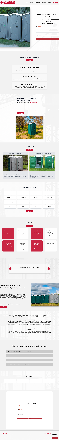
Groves (36, 206)
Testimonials (44, 2)
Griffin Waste (48, 383)
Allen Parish (36, 202)
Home (27, 2)
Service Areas (37, 2)
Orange (10, 206)
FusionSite (10, 383)
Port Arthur (36, 197)
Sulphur (48, 202)
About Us (31, 2)
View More (29, 211)
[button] (10, 270)
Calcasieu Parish (23, 192)
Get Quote (29, 60)
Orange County (10, 197)
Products (49, 2)
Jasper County (10, 202)
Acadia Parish (23, 197)
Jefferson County (10, 192)
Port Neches (49, 206)
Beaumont (36, 192)
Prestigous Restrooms (23, 383)
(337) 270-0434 (55, 19)
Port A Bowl (36, 383)
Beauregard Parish (48, 197)
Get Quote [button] (55, 2)
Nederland (23, 206)
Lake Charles (49, 192)
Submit (29, 420)
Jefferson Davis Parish (23, 202)
